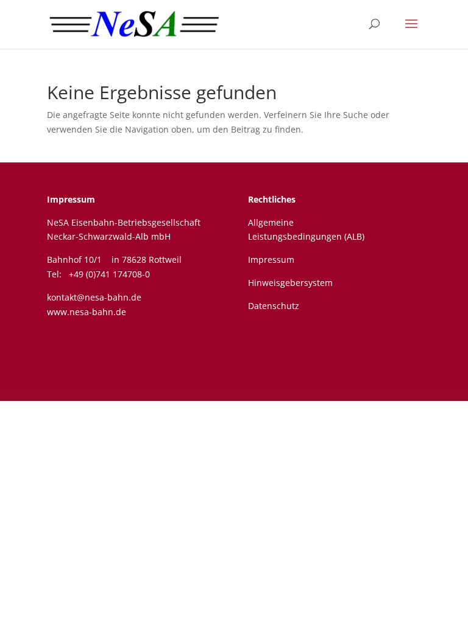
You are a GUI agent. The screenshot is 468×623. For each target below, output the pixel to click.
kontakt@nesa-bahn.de (94, 297)
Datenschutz (273, 306)
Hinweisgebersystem (290, 282)
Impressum (71, 199)
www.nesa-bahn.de (86, 312)
